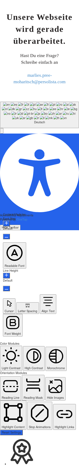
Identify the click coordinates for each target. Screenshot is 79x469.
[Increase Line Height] (6, 275)
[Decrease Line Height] (6, 288)
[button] (1, 131)
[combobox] (39, 115)
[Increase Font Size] (6, 223)
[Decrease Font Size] (6, 236)
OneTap (22, 219)
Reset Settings (11, 432)
